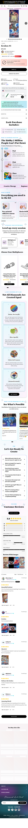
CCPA (12, 815)
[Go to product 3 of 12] (10, 287)
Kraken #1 (16, 41)
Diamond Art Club (16, 816)
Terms (4, 815)
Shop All (14, 69)
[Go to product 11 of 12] (19, 287)
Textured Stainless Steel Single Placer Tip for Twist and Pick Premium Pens (9, 275)
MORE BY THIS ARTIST (14, 73)
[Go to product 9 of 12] (17, 287)
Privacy (8, 815)
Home (2, 41)
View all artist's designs (8, 52)
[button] (26, 23)
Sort (16, 574)
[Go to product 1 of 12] (8, 287)
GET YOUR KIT (14, 394)
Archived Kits (22, 815)
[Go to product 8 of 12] (16, 287)
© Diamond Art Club (9, 277)
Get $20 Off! (17, 807)
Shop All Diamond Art (8, 41)
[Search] (21, 6)
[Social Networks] (9, 810)
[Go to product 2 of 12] (9, 287)
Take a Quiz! (10, 807)
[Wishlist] (24, 6)
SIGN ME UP (22, 802)
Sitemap (16, 815)
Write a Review (15, 513)
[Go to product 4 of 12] (11, 287)
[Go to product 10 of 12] (18, 287)
